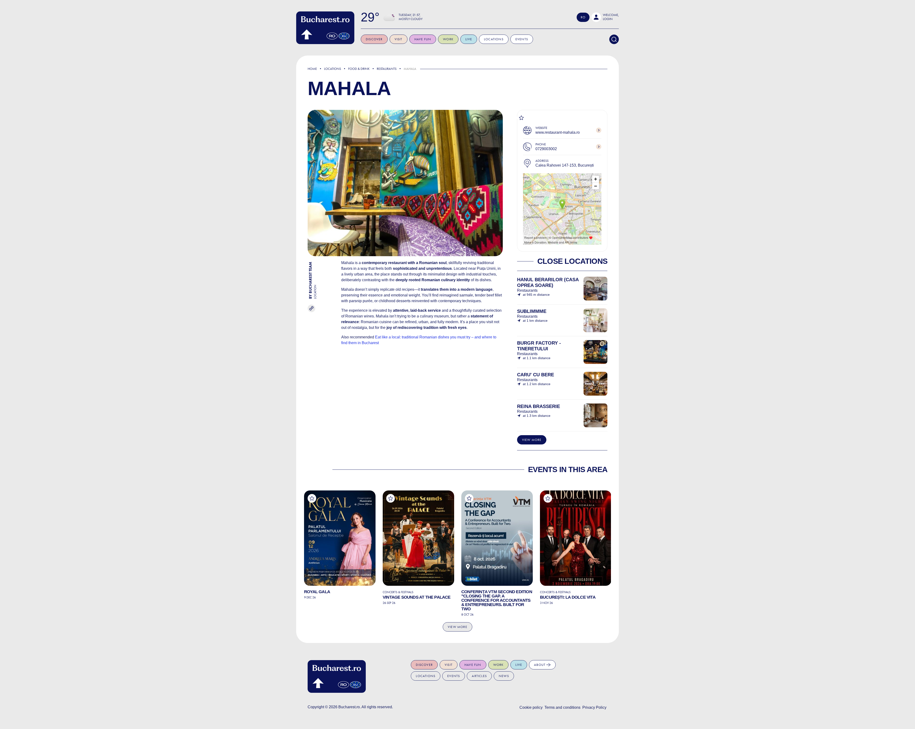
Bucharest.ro (349, 707)
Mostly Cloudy (410, 19)
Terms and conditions (562, 707)
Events (521, 39)
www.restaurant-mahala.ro (557, 132)
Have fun (422, 39)
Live (468, 39)
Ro (583, 17)
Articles (479, 676)
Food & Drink (359, 69)
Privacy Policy (594, 707)
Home (312, 69)
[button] (605, 17)
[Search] (614, 39)
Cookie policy (531, 707)
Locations (493, 39)
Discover (374, 39)
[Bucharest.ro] (325, 27)
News (504, 676)
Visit (398, 39)
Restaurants (386, 69)
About (540, 665)
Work (448, 39)
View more (532, 440)
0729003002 (546, 149)
